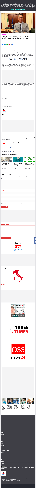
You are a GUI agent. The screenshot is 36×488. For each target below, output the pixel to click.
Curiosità (2, 445)
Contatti (2, 288)
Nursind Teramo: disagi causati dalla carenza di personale (29, 165)
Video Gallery (3, 461)
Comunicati (3, 34)
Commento (3, 178)
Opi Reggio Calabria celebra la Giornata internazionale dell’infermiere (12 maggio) (18, 166)
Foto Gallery (3, 463)
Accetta (13, 9)
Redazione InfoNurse (9, 41)
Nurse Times (33, 486)
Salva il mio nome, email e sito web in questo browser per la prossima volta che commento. (17, 203)
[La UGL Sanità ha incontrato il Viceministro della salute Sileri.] (6, 157)
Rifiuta (16, 9)
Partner (30, 486)
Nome (2, 190)
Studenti (2, 439)
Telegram (2, 459)
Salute (2, 443)
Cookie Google (3, 454)
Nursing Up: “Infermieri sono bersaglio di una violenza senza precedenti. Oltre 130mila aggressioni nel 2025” (3, 408)
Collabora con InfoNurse (4, 286)
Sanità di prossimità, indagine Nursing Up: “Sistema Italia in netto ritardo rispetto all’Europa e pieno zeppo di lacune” (23, 409)
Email (2, 194)
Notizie (2, 432)
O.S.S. (2, 441)
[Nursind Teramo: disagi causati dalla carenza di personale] (29, 157)
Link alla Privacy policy (21, 9)
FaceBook (2, 457)
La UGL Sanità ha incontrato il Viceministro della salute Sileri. (6, 165)
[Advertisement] (18, 76)
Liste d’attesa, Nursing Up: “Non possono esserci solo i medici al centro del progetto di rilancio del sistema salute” (10, 138)
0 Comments (18, 41)
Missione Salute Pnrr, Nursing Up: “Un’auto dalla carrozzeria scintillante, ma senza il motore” (30, 408)
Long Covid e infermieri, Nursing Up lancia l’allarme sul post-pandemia (17, 408)
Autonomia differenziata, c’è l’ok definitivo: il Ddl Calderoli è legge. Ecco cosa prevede (26, 137)
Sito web (2, 199)
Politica (2, 436)
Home (21, 486)
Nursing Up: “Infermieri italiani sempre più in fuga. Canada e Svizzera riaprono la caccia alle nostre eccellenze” (10, 409)
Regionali (2, 434)
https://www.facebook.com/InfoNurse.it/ (8, 99)
